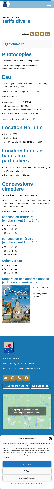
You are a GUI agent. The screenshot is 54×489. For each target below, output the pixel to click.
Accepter (27, 464)
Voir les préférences (27, 478)
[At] (12, 378)
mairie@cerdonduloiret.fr (29, 368)
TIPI (33, 119)
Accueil (6, 17)
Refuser (27, 471)
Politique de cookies (17, 484)
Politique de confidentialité (34, 484)
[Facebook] (26, 378)
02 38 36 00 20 (9, 368)
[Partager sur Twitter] (37, 34)
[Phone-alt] (19, 378)
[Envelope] (6, 378)
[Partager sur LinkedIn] (42, 34)
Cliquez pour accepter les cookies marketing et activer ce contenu (27, 411)
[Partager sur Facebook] (32, 34)
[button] (50, 438)
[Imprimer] (47, 34)
